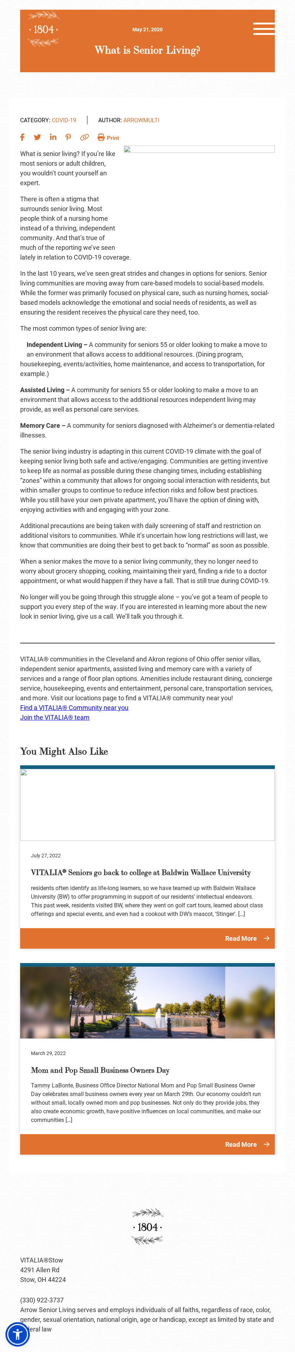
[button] (17, 1334)
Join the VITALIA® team (55, 717)
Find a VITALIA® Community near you (74, 707)
